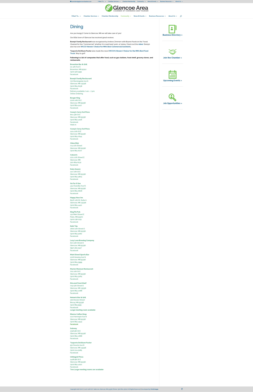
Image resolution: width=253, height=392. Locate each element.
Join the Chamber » (172, 58)
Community (140, 1)
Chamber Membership (128, 1)
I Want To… (101, 1)
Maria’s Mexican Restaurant (81, 269)
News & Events (152, 1)
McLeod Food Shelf (78, 283)
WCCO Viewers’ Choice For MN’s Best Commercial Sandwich (105, 47)
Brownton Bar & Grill (78, 64)
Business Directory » (172, 35)
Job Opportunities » (172, 103)
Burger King (75, 98)
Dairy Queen (75, 169)
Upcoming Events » (172, 80)
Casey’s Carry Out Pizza (80, 112)
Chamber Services (113, 1)
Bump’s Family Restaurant (81, 79)
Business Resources (166, 1)
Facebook (74, 74)
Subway (73, 328)
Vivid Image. (155, 389)
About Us (178, 1)
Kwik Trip (74, 226)
